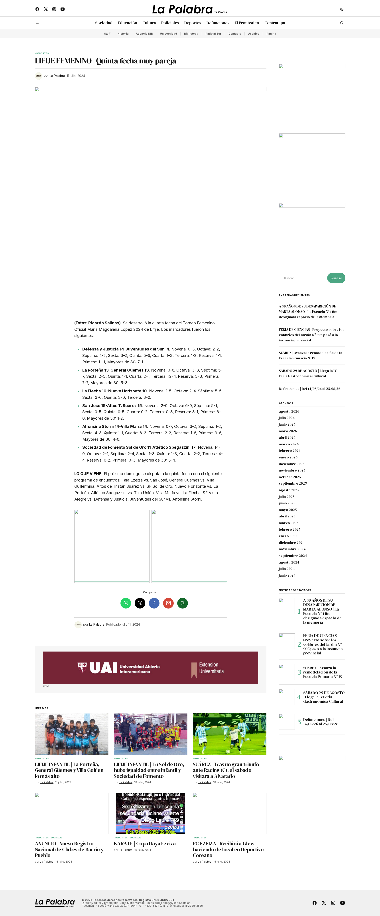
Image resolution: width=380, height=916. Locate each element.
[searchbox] (302, 278)
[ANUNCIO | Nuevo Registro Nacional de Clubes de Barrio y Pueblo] (71, 813)
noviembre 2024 (292, 549)
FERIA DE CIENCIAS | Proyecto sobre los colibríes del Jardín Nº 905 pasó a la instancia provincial (311, 335)
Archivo (253, 33)
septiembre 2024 (293, 556)
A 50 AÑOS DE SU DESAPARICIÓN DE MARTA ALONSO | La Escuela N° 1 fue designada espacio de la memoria (308, 311)
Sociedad (57, 838)
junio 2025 (287, 503)
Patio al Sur (213, 33)
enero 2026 (288, 457)
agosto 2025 (289, 490)
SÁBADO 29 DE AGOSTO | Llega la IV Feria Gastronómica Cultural (324, 697)
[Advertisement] (150, 668)
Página (271, 33)
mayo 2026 (288, 431)
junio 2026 (287, 425)
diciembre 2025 (292, 464)
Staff (107, 33)
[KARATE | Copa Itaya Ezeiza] (150, 813)
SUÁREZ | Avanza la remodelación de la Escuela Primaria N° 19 (322, 672)
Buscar (336, 278)
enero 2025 (288, 536)
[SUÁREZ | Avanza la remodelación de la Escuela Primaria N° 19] (287, 672)
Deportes (42, 53)
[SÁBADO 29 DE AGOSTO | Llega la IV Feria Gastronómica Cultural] (287, 697)
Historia (123, 33)
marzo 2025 (289, 523)
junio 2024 (287, 575)
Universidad (168, 33)
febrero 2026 (290, 451)
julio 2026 (287, 418)
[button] (341, 9)
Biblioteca (191, 33)
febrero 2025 (290, 530)
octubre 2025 (290, 477)
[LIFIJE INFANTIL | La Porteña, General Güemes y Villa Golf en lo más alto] (71, 734)
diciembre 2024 (292, 543)
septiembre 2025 (293, 483)
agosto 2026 (289, 411)
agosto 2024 (289, 562)
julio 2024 (287, 569)
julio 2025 (287, 497)
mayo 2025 (288, 510)
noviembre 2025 (292, 470)
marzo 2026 (289, 444)
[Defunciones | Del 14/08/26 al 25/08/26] (287, 722)
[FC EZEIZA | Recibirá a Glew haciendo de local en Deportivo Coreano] (229, 813)
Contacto (234, 33)
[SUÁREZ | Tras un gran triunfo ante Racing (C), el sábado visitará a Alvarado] (229, 734)
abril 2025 (287, 516)
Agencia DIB (144, 33)
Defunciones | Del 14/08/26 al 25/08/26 (309, 388)
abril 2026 (287, 438)
